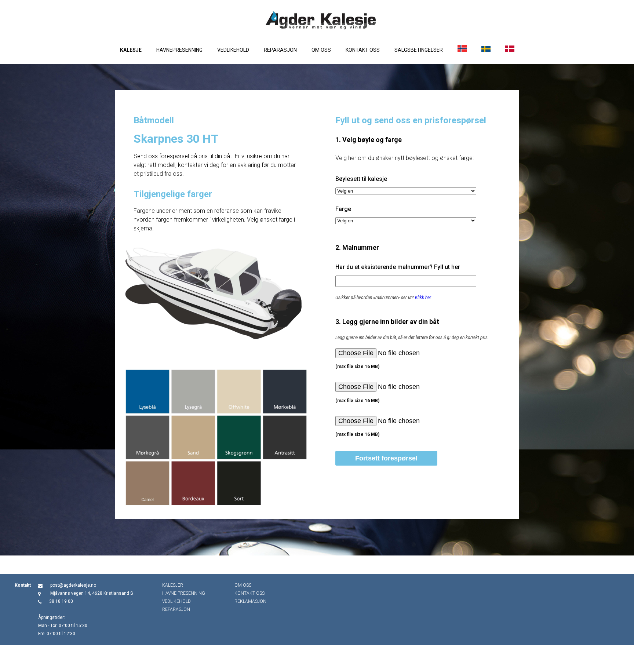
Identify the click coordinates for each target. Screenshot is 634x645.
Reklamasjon (250, 601)
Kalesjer (172, 585)
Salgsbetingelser (418, 50)
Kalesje (131, 50)
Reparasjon (280, 50)
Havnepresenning (179, 50)
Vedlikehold (233, 50)
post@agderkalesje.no (73, 585)
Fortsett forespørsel (386, 458)
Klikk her (423, 297)
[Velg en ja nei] (405, 190)
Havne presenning (183, 593)
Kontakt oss (363, 50)
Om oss (321, 50)
